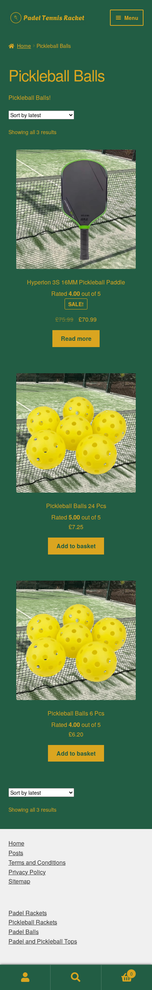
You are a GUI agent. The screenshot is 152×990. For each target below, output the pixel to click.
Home (24, 45)
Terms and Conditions (37, 862)
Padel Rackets (27, 913)
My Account (25, 977)
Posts (15, 853)
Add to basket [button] (76, 546)
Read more (76, 338)
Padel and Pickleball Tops (42, 941)
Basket (117, 971)
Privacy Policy (27, 872)
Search (76, 977)
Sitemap (19, 881)
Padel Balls (23, 931)
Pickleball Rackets (32, 922)
